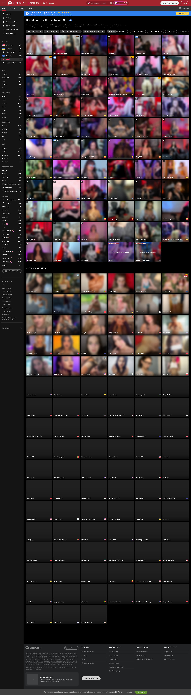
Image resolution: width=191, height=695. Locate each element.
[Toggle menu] (3, 3)
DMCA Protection (169, 659)
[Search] (111, 3)
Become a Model (7, 308)
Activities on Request (94, 31)
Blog (3, 285)
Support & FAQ (7, 288)
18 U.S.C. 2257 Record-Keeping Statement (9, 318)
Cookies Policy (114, 663)
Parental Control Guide (116, 667)
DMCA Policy (113, 659)
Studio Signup (6, 311)
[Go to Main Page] (16, 3)
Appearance (35, 31)
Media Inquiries (7, 298)
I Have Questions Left (91, 678)
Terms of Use (6, 304)
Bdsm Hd (172, 31)
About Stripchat (7, 281)
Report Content (7, 295)
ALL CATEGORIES (13, 271)
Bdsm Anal (185, 31)
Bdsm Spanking (139, 31)
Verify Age (182, 13)
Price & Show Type (71, 31)
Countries (52, 31)
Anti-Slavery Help (114, 671)
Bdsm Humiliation (157, 31)
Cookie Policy (117, 692)
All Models (5, 314)
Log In (185, 3)
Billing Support (7, 291)
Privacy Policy (6, 301)
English (69, 648)
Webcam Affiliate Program (144, 659)
